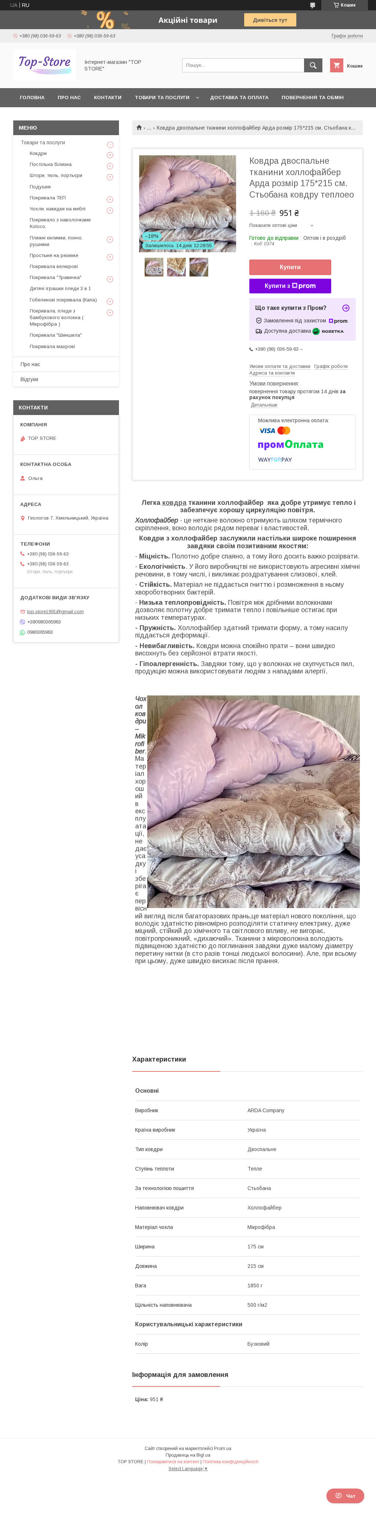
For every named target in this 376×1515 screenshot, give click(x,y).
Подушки (40, 186)
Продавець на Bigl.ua (188, 1455)
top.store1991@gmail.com (55, 611)
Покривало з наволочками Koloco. (60, 223)
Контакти (108, 97)
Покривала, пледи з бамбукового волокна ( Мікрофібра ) (56, 317)
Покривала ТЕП (48, 197)
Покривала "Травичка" (56, 277)
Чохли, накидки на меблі (58, 208)
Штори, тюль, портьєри (56, 175)
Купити (290, 267)
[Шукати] (313, 65)
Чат (350, 1496)
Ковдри (38, 153)
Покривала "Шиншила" (56, 335)
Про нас (69, 97)
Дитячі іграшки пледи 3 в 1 (60, 288)
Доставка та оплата (239, 97)
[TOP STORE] (44, 79)
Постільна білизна (51, 164)
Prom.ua (222, 1448)
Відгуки (29, 379)
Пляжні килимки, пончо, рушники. (56, 241)
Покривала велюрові (54, 266)
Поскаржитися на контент (173, 1461)
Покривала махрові (52, 346)
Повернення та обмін (313, 97)
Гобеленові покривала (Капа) (63, 300)
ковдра (174, 502)
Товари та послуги (162, 97)
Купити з (277, 286)
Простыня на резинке (54, 255)
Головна (32, 97)
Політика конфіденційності (230, 1461)
